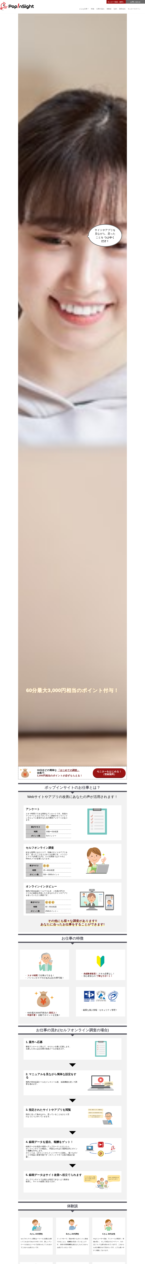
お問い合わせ (135, 2)
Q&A (115, 9)
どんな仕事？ (84, 9)
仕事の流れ (100, 9)
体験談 (109, 9)
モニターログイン (134, 9)
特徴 (92, 9)
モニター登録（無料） (116, 2)
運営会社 (122, 9)
